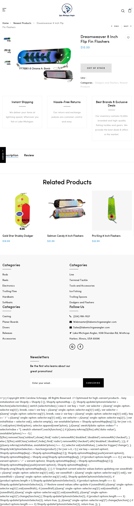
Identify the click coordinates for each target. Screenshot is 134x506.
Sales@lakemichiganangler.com (91, 327)
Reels (5, 280)
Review (29, 155)
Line (71, 274)
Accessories (9, 338)
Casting (6, 316)
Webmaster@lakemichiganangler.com (95, 321)
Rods (5, 274)
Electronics (8, 285)
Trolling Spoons (78, 296)
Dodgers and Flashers (81, 302)
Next (126, 26)
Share (3, 156)
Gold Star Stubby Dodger (17, 236)
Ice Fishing (75, 291)
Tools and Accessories (82, 285)
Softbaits (7, 302)
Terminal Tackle (78, 280)
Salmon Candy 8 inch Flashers (65, 236)
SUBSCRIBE (93, 382)
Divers (6, 327)
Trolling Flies (9, 291)
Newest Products (22, 23)
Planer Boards (10, 321)
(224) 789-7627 (81, 316)
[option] (7, 40)
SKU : (84, 77)
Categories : (87, 82)
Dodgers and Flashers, (107, 82)
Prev (116, 26)
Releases (7, 332)
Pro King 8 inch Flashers (106, 236)
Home (5, 23)
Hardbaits (8, 296)
